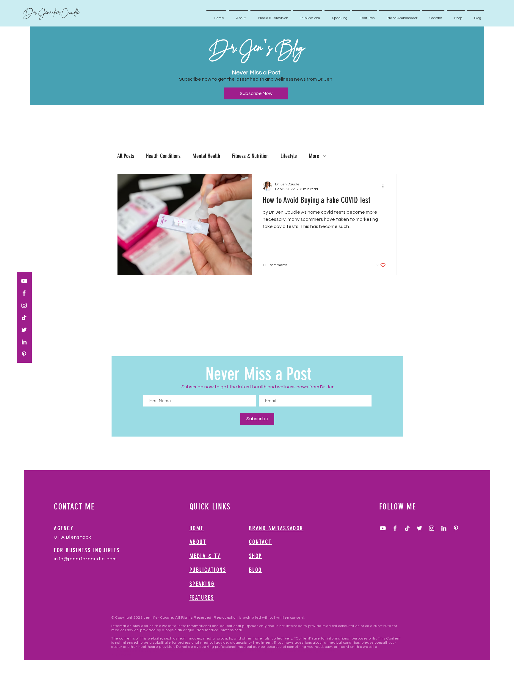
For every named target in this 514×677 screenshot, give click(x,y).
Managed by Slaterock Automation (201, 651)
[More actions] (384, 186)
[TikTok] (24, 317)
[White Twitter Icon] (24, 329)
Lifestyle (288, 156)
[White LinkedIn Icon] (24, 341)
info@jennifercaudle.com (85, 558)
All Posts (125, 156)
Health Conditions (163, 156)
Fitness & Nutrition (250, 156)
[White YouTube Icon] (24, 280)
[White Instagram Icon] (24, 305)
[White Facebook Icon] (24, 293)
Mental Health (206, 156)
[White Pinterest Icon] (24, 354)
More (314, 156)
